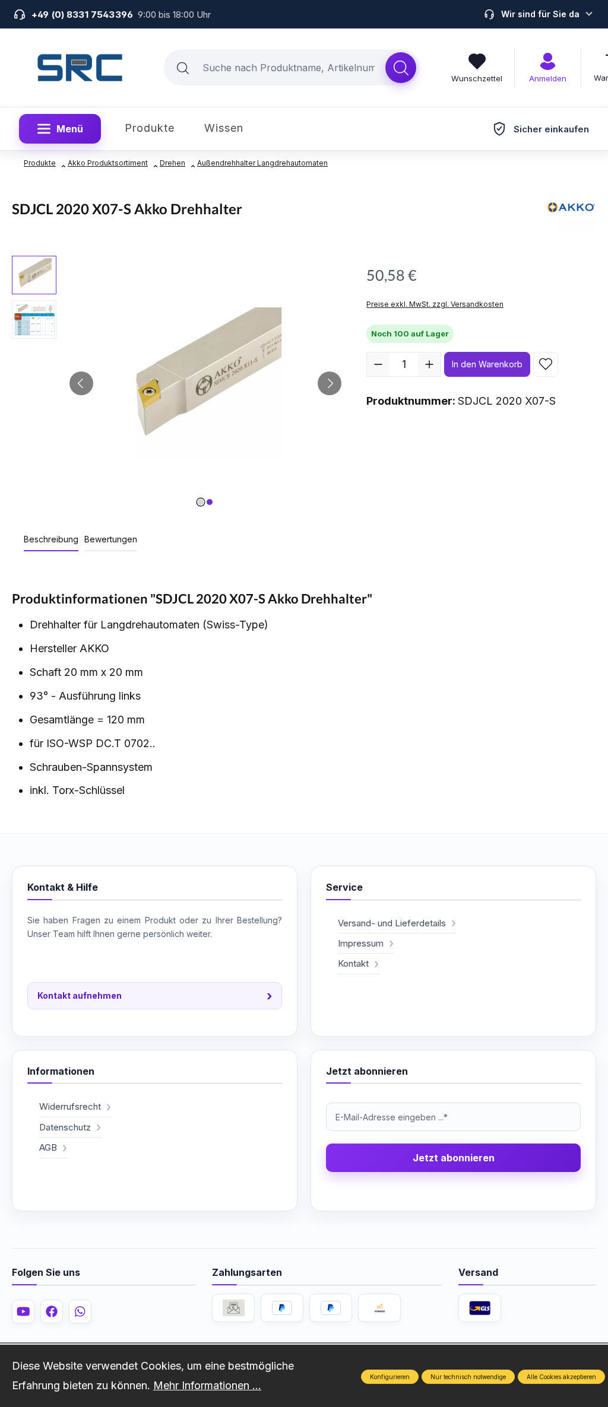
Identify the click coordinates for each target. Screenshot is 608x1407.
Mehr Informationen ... (207, 1385)
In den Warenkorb (487, 364)
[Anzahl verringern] (378, 364)
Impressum (361, 943)
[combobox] (274, 67)
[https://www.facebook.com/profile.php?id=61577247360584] (51, 1311)
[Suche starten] (400, 67)
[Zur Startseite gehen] (80, 67)
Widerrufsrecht (70, 1106)
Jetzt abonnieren (454, 1158)
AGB (48, 1147)
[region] (177, 383)
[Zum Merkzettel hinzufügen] (545, 364)
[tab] (51, 540)
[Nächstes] (329, 383)
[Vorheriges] (81, 383)
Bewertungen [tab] (110, 539)
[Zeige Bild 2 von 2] (210, 502)
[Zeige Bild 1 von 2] (201, 502)
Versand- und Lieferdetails (392, 923)
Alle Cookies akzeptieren (561, 1376)
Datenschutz (65, 1127)
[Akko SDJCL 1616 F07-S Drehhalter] (205, 383)
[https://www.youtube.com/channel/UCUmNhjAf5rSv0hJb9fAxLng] (23, 1311)
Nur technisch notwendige (468, 1376)
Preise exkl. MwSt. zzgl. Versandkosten (435, 304)
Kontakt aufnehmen (154, 995)
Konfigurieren (390, 1376)
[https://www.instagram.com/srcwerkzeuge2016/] (80, 1311)
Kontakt (353, 963)
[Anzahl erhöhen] (429, 364)
